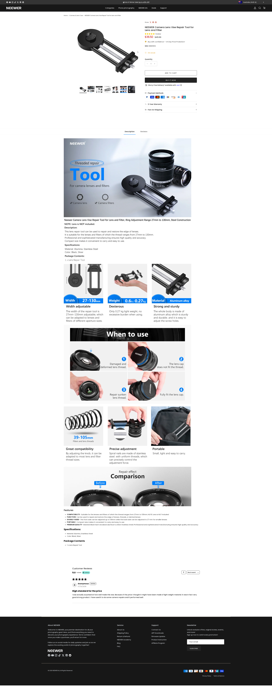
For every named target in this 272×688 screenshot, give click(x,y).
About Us (120, 630)
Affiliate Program (158, 643)
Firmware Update (158, 636)
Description (130, 131)
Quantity (148, 59)
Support (163, 8)
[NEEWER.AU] (13, 8)
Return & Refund (123, 636)
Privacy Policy (206, 676)
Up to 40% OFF (144, 2)
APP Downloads (158, 633)
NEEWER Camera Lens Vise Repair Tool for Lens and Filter (103, 15)
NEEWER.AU (56, 670)
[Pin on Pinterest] (156, 22)
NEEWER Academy (124, 640)
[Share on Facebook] (153, 22)
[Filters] (183, 572)
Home (66, 15)
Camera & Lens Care (76, 15)
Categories (109, 8)
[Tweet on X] (150, 22)
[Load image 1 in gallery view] (107, 51)
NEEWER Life (143, 8)
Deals (154, 8)
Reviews (143, 131)
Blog (118, 643)
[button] (150, 34)
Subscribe (194, 648)
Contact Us (156, 630)
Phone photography (126, 8)
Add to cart (171, 73)
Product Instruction (159, 640)
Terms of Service (219, 676)
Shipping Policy (123, 633)
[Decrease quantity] (147, 63)
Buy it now (171, 80)
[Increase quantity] (155, 63)
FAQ (118, 646)
